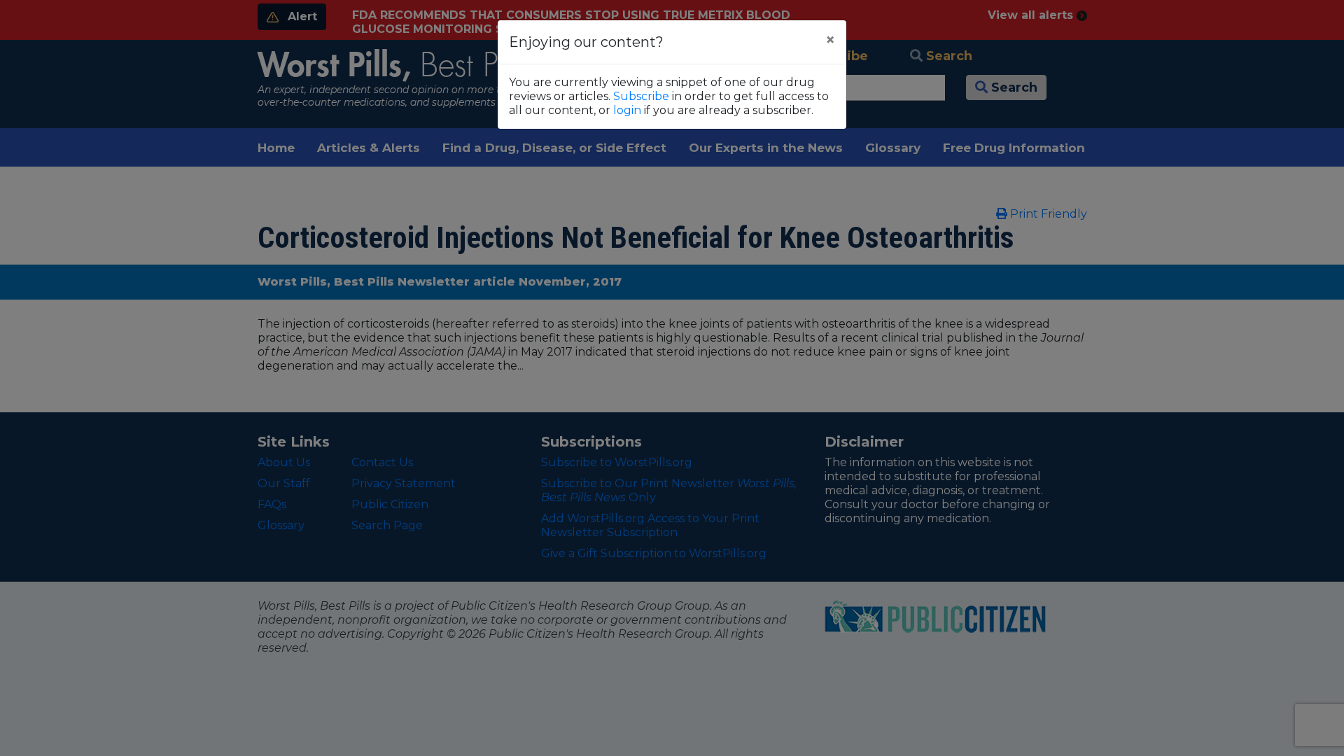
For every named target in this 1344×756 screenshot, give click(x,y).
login (627, 110)
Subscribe (641, 96)
